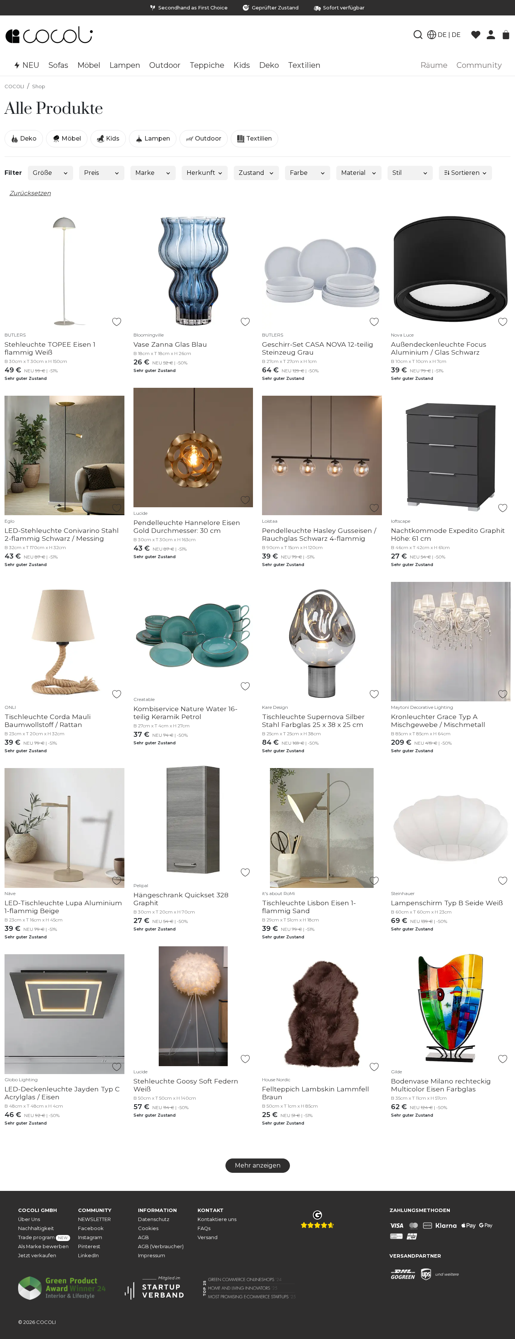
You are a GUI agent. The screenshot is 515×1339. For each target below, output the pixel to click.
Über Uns (29, 1219)
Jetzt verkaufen (37, 1255)
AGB (143, 1237)
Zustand (251, 172)
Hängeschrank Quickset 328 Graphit (180, 899)
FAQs (204, 1228)
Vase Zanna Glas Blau (170, 344)
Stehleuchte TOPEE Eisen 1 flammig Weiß (50, 348)
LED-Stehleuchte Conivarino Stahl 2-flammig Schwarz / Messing (62, 534)
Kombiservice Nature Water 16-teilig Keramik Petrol (185, 713)
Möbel (70, 138)
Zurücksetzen (30, 193)
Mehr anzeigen (257, 1165)
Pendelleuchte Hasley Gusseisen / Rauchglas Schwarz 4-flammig (319, 534)
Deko (27, 138)
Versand (208, 1237)
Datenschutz (153, 1219)
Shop (38, 86)
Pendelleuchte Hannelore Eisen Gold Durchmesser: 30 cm (186, 526)
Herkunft (201, 172)
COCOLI (14, 86)
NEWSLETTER (94, 1219)
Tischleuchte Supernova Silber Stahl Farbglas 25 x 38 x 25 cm (313, 720)
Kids (112, 138)
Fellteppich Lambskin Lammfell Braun (315, 1093)
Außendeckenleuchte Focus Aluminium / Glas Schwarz (438, 348)
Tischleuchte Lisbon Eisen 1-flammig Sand (309, 907)
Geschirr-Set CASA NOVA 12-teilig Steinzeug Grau (317, 348)
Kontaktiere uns (217, 1219)
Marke (145, 172)
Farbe (299, 172)
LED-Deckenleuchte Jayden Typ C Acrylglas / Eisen (62, 1093)
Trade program (43, 1237)
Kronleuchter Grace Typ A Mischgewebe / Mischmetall (438, 720)
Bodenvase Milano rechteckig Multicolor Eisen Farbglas (441, 1085)
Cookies (148, 1228)
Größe (42, 172)
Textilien (258, 138)
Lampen (156, 138)
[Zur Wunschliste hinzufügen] (116, 322)
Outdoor (207, 138)
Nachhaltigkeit (36, 1228)
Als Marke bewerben (43, 1246)
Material (353, 172)
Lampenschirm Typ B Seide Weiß (447, 903)
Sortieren (465, 172)
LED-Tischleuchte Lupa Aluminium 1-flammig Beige (63, 907)
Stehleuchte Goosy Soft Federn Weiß (185, 1085)
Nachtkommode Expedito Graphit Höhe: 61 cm (448, 534)
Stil (397, 172)
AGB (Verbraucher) (161, 1246)
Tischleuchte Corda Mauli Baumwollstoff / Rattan (47, 720)
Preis (91, 172)
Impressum (151, 1255)
